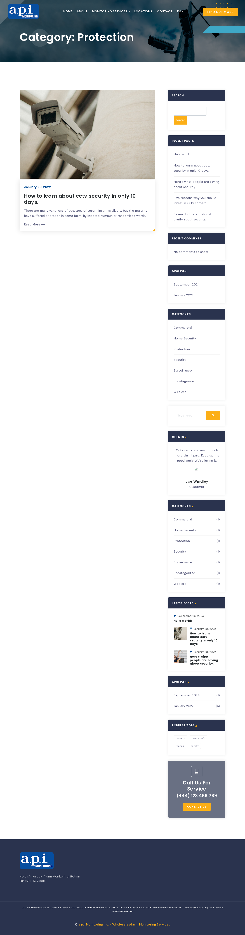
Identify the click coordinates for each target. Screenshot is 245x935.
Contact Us (196, 806)
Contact (165, 11)
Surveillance (183, 370)
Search (178, 95)
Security (180, 360)
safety (195, 746)
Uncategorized (184, 381)
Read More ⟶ (35, 224)
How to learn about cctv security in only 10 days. (80, 199)
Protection (182, 349)
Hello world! (182, 154)
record (180, 746)
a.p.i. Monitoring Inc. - (124, 924)
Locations (143, 11)
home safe (198, 738)
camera (180, 738)
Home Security (185, 338)
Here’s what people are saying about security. (204, 660)
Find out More (220, 12)
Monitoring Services (109, 11)
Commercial (183, 328)
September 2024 (187, 284)
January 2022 (184, 295)
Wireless (180, 392)
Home (67, 11)
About (82, 11)
